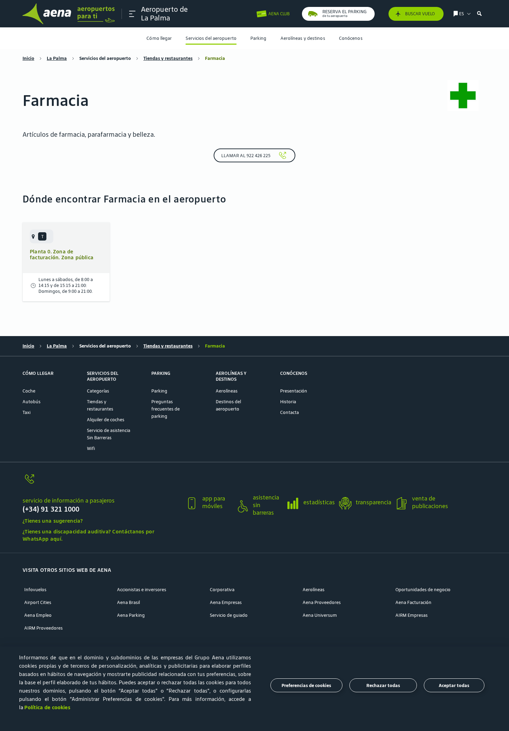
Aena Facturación (413, 602)
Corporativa (222, 590)
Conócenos (351, 38)
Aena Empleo (38, 615)
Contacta (289, 412)
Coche (29, 391)
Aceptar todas (454, 685)
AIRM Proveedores (43, 628)
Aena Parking (131, 615)
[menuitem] (159, 38)
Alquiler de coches (105, 420)
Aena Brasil (128, 602)
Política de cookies (47, 707)
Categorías (98, 391)
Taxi (26, 412)
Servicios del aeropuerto (211, 38)
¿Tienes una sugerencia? (53, 520)
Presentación (293, 391)
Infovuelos (35, 590)
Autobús (32, 402)
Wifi (91, 448)
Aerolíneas (227, 391)
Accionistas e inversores (141, 590)
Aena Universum (320, 615)
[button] (132, 14)
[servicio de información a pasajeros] (101, 483)
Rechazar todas (383, 685)
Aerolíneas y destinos (302, 38)
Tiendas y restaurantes (168, 58)
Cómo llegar (159, 38)
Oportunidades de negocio (422, 590)
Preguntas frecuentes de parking (165, 409)
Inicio (28, 58)
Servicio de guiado (229, 615)
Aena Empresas (226, 602)
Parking (258, 38)
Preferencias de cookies (306, 685)
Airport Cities (37, 602)
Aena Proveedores (322, 602)
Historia (288, 402)
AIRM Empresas (411, 615)
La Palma (57, 58)
